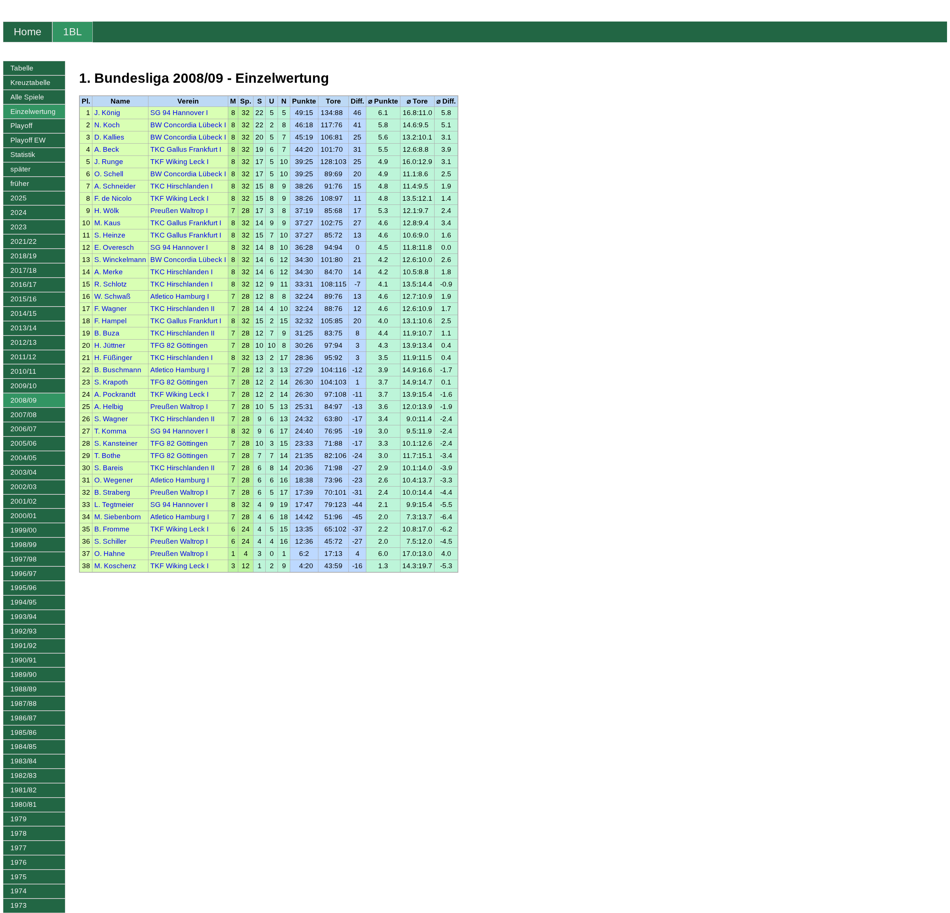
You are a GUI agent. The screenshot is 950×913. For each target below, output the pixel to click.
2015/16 (23, 299)
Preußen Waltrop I (179, 211)
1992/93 (23, 631)
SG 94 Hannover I (179, 113)
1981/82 (23, 790)
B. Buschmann (117, 370)
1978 (18, 833)
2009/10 (23, 386)
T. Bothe (107, 455)
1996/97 (23, 573)
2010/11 (23, 371)
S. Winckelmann (120, 260)
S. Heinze (109, 235)
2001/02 (23, 501)
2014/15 (23, 313)
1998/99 (23, 545)
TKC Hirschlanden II (182, 308)
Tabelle (21, 68)
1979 (18, 819)
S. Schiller (110, 541)
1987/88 (23, 703)
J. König (107, 113)
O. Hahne (109, 553)
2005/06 (23, 443)
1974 (18, 891)
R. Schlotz (110, 284)
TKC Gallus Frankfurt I (185, 149)
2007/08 (23, 415)
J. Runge (108, 162)
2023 (18, 227)
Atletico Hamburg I (179, 296)
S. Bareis (108, 468)
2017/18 (23, 270)
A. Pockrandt (114, 394)
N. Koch (107, 125)
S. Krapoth (111, 382)
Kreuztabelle (30, 82)
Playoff (21, 126)
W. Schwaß (112, 296)
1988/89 (23, 689)
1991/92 (23, 645)
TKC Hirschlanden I (181, 186)
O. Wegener (113, 480)
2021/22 (23, 241)
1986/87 (23, 718)
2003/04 (23, 472)
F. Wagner (110, 308)
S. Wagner (111, 419)
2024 (18, 212)
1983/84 (23, 761)
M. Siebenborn (117, 517)
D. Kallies (109, 137)
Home (28, 31)
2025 (18, 198)
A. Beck (106, 149)
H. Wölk (106, 211)
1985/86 (23, 732)
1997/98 (23, 559)
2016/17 (23, 284)
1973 (18, 905)
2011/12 (23, 357)
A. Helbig (108, 406)
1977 (18, 848)
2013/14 (23, 328)
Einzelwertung (33, 111)
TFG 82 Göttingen (179, 345)
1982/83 (23, 775)
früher (19, 183)
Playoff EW (28, 140)
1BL (72, 31)
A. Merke (108, 272)
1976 (18, 862)
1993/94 (23, 617)
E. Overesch (114, 247)
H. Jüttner (109, 345)
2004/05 (23, 458)
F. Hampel (110, 321)
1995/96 (23, 588)
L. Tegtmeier (114, 504)
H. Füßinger (113, 357)
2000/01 (23, 516)
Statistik (22, 154)
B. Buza (106, 333)
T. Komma (110, 431)
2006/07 (23, 429)
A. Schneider (114, 186)
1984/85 (23, 746)
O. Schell (108, 174)
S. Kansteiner (115, 443)
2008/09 (23, 400)
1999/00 (23, 530)
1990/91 (23, 660)
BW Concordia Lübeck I (188, 125)
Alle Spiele (27, 97)
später (20, 169)
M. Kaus (107, 223)
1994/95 (23, 602)
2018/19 (23, 256)
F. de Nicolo (113, 198)
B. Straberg (112, 492)
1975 (18, 877)
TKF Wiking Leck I (179, 162)
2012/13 (23, 342)
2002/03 (23, 487)
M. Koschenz (115, 566)
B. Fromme (112, 529)
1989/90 (23, 674)
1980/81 (23, 804)
